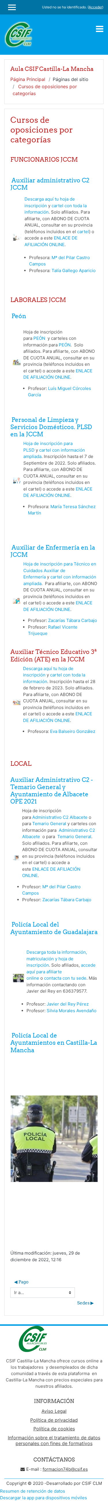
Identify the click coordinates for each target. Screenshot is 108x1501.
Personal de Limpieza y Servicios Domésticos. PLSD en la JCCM (51, 427)
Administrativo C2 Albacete (60, 817)
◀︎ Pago (21, 1282)
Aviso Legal (54, 1411)
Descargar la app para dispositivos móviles (43, 1497)
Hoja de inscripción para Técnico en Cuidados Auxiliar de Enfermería (59, 570)
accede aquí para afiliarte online (61, 971)
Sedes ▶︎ (85, 1303)
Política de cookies (54, 1429)
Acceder (95, 7)
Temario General (49, 823)
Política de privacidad (54, 1420)
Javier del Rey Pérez (68, 1004)
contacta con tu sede (65, 978)
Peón (19, 316)
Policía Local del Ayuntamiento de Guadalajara (54, 928)
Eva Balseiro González (72, 731)
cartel (83, 231)
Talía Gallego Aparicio (74, 270)
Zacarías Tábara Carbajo (72, 620)
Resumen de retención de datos (32, 1491)
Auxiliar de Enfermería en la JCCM (52, 551)
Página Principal (27, 79)
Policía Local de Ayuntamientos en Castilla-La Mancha (53, 1043)
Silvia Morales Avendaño (71, 1010)
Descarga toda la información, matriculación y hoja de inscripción (56, 958)
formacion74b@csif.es (65, 1469)
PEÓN (39, 338)
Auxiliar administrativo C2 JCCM (49, 183)
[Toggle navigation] (100, 29)
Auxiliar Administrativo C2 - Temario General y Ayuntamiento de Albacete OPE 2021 (51, 791)
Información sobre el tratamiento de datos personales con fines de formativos (54, 1440)
